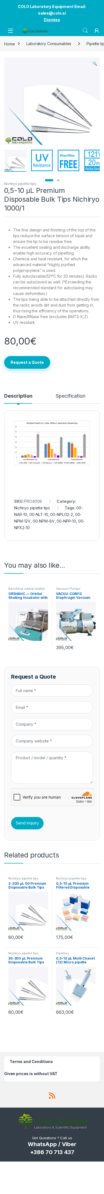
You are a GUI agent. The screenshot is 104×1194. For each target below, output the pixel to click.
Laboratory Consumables (48, 43)
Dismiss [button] (52, 19)
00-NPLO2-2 (61, 514)
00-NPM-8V (44, 521)
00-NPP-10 (66, 521)
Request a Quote (27, 362)
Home (9, 43)
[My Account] (97, 30)
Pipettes (62, 953)
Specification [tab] (70, 396)
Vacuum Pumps (68, 589)
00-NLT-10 (38, 514)
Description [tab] (18, 396)
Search (85, 31)
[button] (94, 63)
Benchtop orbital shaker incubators (26, 590)
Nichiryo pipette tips (20, 184)
